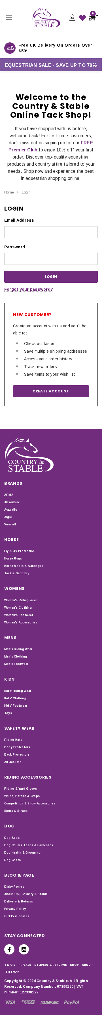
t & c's (10, 965)
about (87, 965)
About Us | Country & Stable (26, 894)
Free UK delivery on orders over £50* (55, 48)
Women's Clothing (18, 607)
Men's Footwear (16, 663)
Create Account (51, 391)
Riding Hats (13, 739)
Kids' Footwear (15, 705)
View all (10, 524)
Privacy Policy (15, 908)
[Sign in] (72, 17)
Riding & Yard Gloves (20, 788)
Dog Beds (12, 837)
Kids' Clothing (15, 698)
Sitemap (13, 972)
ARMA (8, 494)
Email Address (19, 220)
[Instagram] (24, 949)
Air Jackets (13, 762)
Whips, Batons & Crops (22, 796)
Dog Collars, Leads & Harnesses (28, 845)
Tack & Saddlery (16, 573)
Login (26, 192)
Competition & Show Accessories (29, 803)
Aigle (8, 517)
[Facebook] (9, 949)
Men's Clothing (15, 656)
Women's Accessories (20, 622)
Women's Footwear (18, 615)
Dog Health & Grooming (22, 852)
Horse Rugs (13, 558)
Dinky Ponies (14, 886)
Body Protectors (17, 747)
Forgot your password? (28, 289)
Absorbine (12, 502)
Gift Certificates (16, 916)
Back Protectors (17, 754)
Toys (8, 713)
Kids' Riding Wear (17, 690)
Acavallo (10, 509)
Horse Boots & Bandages (23, 565)
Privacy (25, 965)
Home (9, 192)
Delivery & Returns (18, 901)
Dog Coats (12, 860)
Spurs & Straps (15, 810)
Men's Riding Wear (18, 649)
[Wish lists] (82, 17)
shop (74, 965)
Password (14, 247)
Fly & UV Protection (19, 551)
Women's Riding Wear (20, 600)
